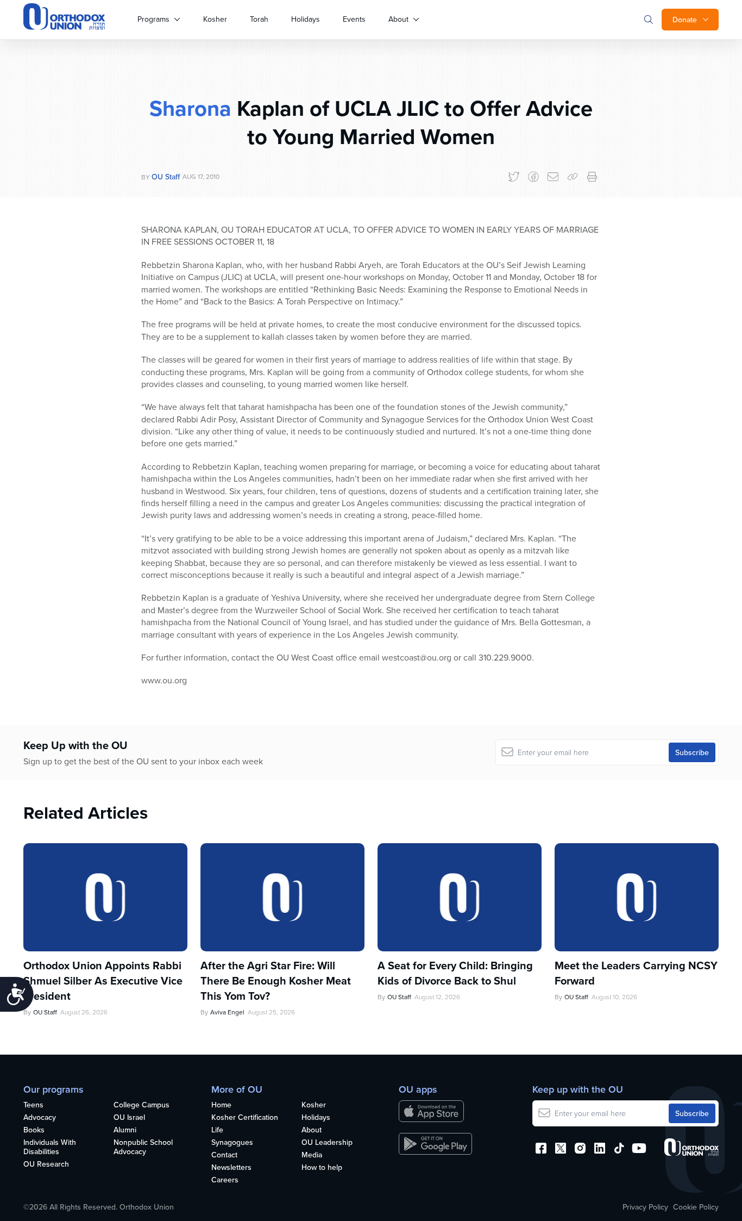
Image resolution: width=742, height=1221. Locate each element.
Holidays (305, 19)
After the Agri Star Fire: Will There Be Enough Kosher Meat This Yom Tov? (275, 981)
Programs (153, 19)
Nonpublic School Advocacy (143, 1147)
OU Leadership (327, 1143)
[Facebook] (533, 176)
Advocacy (39, 1118)
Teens (33, 1105)
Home (221, 1105)
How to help (321, 1168)
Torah (259, 19)
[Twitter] (514, 176)
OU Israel (129, 1118)
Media (311, 1155)
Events (354, 19)
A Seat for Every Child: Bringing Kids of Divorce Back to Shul (455, 973)
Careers (224, 1180)
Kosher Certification (244, 1118)
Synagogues (232, 1143)
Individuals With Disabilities (49, 1147)
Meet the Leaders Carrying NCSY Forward (636, 973)
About (398, 19)
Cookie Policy (696, 1206)
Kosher (215, 19)
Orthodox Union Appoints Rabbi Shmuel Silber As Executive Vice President (103, 981)
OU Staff (166, 176)
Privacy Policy (645, 1206)
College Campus (141, 1105)
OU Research (46, 1164)
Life (217, 1130)
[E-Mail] (553, 176)
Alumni (125, 1130)
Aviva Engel (227, 1012)
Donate (684, 19)
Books (34, 1130)
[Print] (592, 176)
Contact (224, 1155)
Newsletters (231, 1168)
